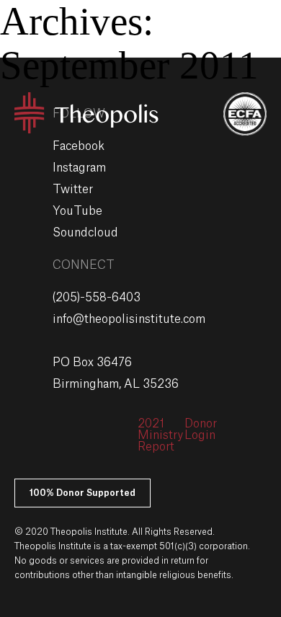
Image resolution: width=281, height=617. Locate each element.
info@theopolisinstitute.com (129, 319)
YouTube (77, 211)
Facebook (78, 146)
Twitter (73, 189)
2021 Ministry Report (160, 435)
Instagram (79, 168)
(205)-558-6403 (96, 297)
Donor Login (200, 429)
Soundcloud (85, 233)
